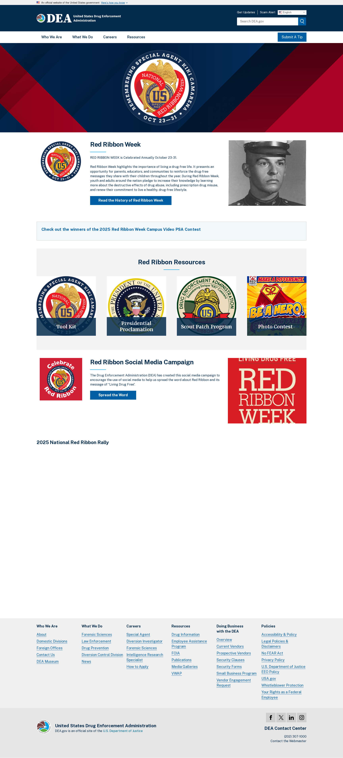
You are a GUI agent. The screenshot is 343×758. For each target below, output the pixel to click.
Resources (136, 37)
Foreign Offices (50, 648)
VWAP (177, 673)
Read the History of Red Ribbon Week (130, 200)
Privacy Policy (273, 660)
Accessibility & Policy (279, 634)
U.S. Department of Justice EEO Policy (283, 669)
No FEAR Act (272, 653)
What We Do (82, 37)
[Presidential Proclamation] (136, 306)
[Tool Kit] (66, 306)
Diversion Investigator (144, 641)
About (41, 634)
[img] (302, 21)
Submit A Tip (292, 37)
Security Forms (229, 667)
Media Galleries (185, 667)
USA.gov (268, 678)
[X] (281, 717)
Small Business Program (237, 673)
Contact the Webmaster (288, 741)
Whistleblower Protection (282, 685)
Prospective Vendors (234, 653)
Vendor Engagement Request (234, 682)
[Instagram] (301, 717)
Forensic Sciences (97, 634)
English (286, 12)
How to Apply (137, 667)
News (86, 661)
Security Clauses (231, 660)
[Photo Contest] (276, 306)
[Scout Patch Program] (206, 306)
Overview (224, 640)
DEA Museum (48, 661)
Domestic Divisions (52, 641)
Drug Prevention (95, 648)
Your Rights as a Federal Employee (281, 694)
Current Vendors (230, 646)
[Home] (91, 18)
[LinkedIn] (291, 717)
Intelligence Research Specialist (144, 657)
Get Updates (246, 12)
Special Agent (138, 634)
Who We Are (51, 37)
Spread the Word (113, 395)
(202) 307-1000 (295, 736)
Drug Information (186, 634)
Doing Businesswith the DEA (230, 628)
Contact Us (46, 655)
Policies (268, 626)
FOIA (176, 653)
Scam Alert (267, 12)
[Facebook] (271, 717)
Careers (110, 37)
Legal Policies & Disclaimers (274, 643)
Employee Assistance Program (189, 643)
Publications (182, 660)
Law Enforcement (96, 641)
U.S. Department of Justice (123, 731)
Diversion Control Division (102, 655)
